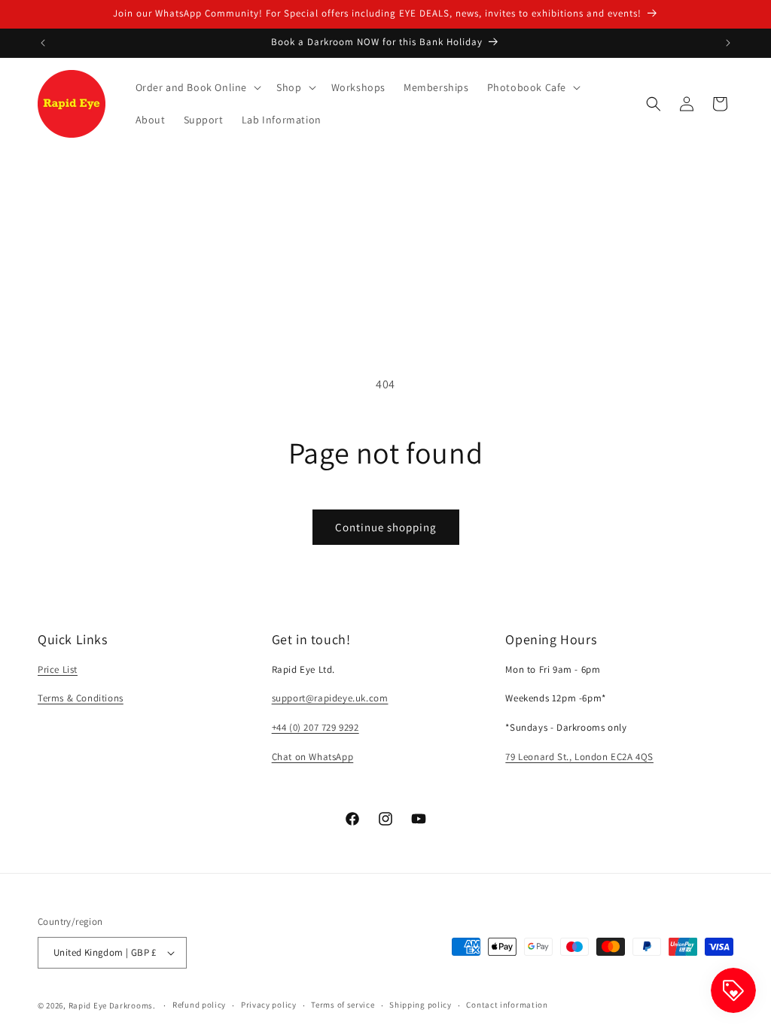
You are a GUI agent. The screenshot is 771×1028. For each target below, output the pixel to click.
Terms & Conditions (80, 698)
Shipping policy (420, 1004)
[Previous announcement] (42, 43)
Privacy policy (269, 1004)
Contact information (506, 1004)
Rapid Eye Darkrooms (111, 1005)
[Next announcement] (728, 43)
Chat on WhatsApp (313, 756)
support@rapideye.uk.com (330, 698)
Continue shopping (386, 527)
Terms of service (342, 1004)
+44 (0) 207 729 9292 (315, 727)
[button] (197, 87)
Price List (58, 669)
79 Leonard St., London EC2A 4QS (579, 756)
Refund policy (199, 1004)
